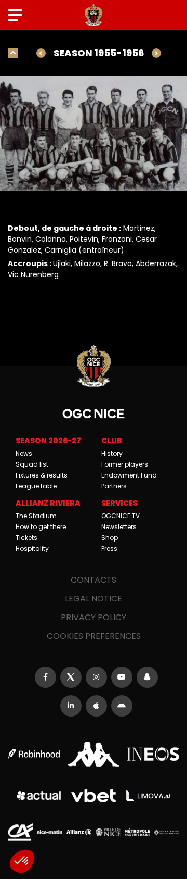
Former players (124, 464)
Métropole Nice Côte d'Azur (137, 832)
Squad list (32, 464)
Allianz (78, 832)
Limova (148, 795)
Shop (109, 537)
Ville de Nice (108, 832)
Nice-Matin (49, 832)
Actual (39, 795)
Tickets (26, 537)
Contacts (93, 580)
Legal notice (93, 599)
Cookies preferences (94, 636)
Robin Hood (34, 754)
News (24, 453)
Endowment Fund (129, 475)
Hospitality (32, 548)
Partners (114, 486)
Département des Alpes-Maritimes (166, 832)
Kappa (93, 754)
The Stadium (36, 515)
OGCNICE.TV (120, 515)
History (112, 453)
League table (36, 486)
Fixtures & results (42, 475)
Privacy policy (93, 617)
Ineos (153, 754)
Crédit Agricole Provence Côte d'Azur (20, 832)
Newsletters (119, 526)
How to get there (41, 526)
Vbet (93, 795)
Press (109, 548)
